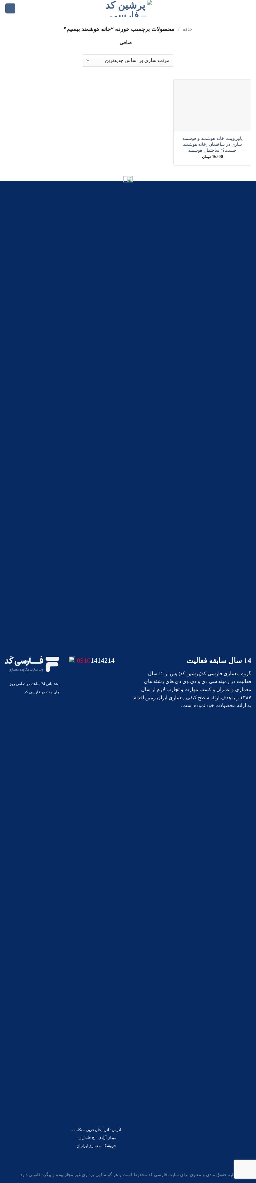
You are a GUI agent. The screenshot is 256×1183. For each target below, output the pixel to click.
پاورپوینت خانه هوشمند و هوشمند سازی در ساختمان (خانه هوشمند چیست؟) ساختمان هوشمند (212, 144)
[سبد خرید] (10, 8)
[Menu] (247, 8)
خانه (187, 29)
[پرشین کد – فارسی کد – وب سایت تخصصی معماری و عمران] (128, 8)
